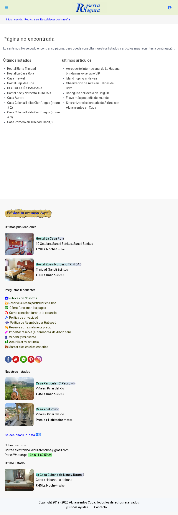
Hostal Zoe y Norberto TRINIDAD (29, 93)
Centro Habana (46, 480)
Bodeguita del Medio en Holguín (87, 93)
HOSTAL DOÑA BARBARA (25, 88)
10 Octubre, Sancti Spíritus (54, 243)
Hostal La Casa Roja (20, 73)
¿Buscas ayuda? (77, 507)
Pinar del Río (55, 388)
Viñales (41, 388)
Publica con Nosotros (22, 298)
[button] (23, 435)
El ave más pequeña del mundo (87, 97)
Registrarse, (32, 19)
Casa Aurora (15, 97)
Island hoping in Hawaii (81, 78)
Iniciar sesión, (14, 19)
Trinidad (41, 269)
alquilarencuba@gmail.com (50, 450)
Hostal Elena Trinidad (21, 68)
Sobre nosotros (15, 445)
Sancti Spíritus (83, 243)
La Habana (65, 480)
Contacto (100, 507)
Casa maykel (16, 78)
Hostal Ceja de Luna (20, 83)
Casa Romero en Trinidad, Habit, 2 (30, 122)
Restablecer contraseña (55, 19)
